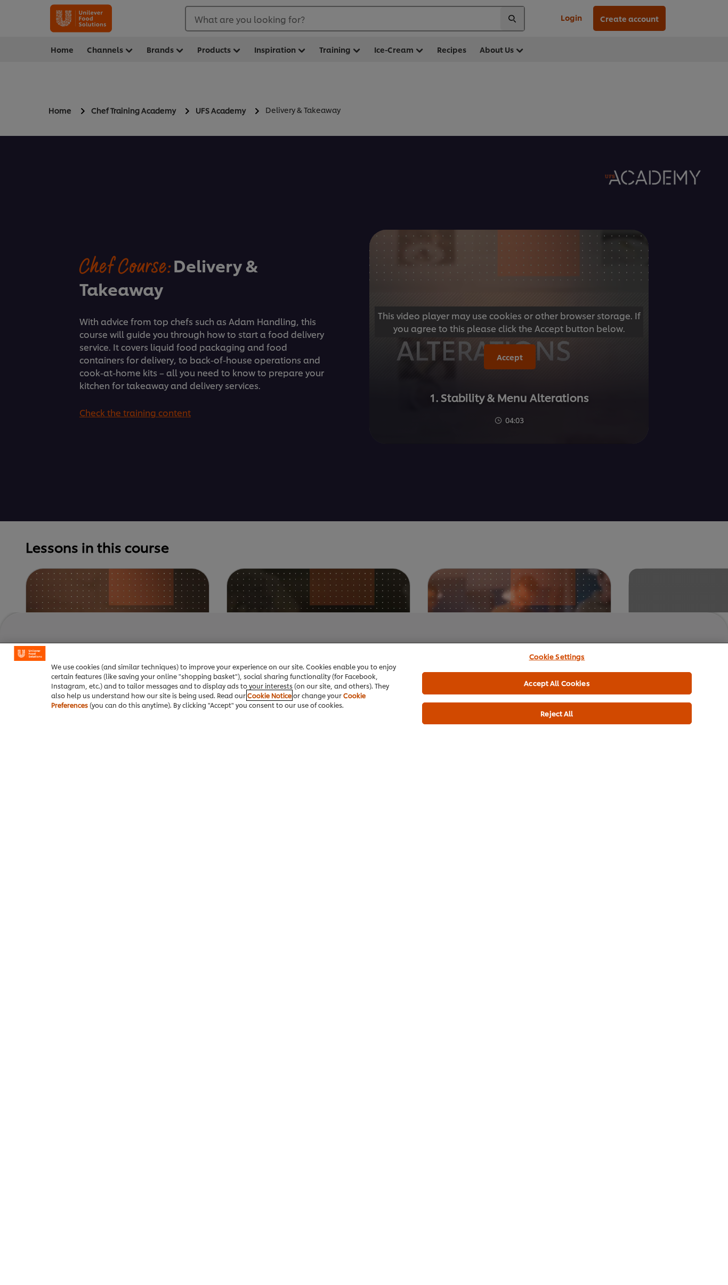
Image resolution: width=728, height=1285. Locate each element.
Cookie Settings (557, 656)
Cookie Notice (269, 695)
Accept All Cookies (556, 683)
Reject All (556, 713)
